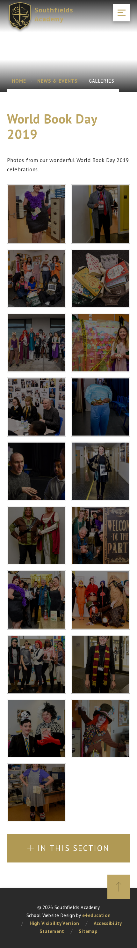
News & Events (57, 81)
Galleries (101, 81)
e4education (96, 915)
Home (19, 81)
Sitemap (88, 931)
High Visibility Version (54, 923)
